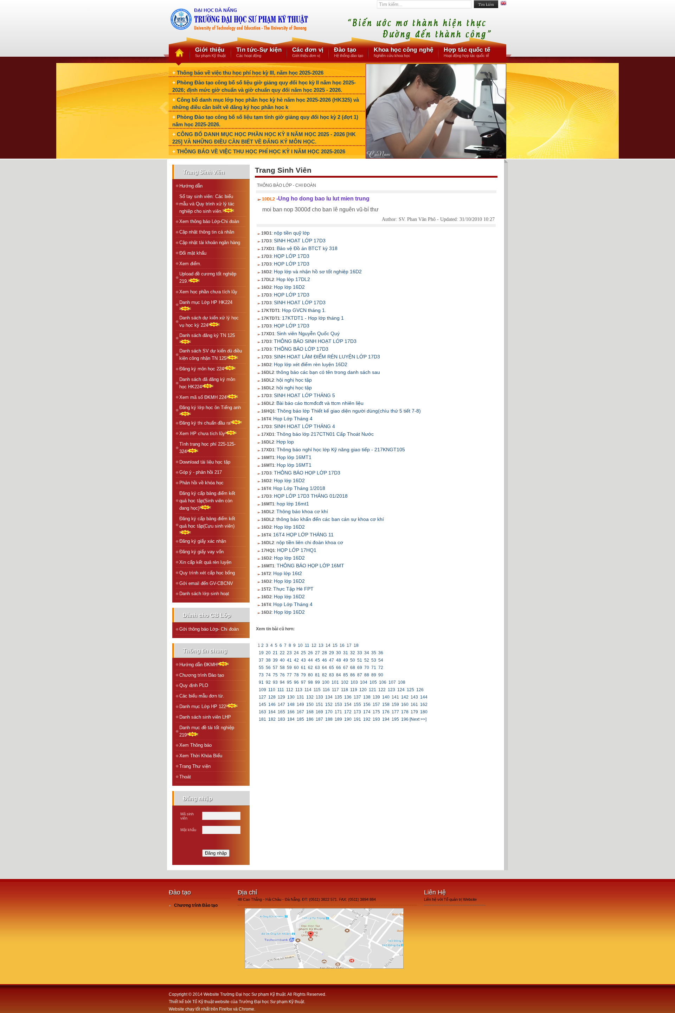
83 (331, 675)
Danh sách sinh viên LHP (205, 717)
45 (317, 660)
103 (354, 682)
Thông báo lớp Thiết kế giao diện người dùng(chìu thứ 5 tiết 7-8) (349, 411)
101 (335, 682)
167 (300, 711)
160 (405, 704)
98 (310, 682)
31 (345, 652)
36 (380, 652)
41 (289, 660)
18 (356, 645)
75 (275, 675)
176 (386, 711)
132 (310, 697)
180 (424, 711)
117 (335, 689)
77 (289, 675)
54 (380, 660)
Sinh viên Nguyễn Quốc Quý (308, 333)
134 (329, 697)
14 (328, 645)
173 (357, 711)
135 (338, 697)
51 (359, 660)
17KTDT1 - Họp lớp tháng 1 (313, 318)
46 (324, 660)
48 (338, 660)
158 (386, 704)
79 (303, 675)
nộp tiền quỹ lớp (292, 233)
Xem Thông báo (195, 745)
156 (367, 704)
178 (405, 711)
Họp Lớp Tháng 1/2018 (299, 488)
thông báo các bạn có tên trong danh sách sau (328, 372)
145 (262, 704)
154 (348, 704)
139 (376, 697)
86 (352, 675)
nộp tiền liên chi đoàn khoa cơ (309, 542)
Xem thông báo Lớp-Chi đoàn (209, 221)
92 (268, 682)
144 (424, 697)
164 (272, 711)
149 (300, 704)
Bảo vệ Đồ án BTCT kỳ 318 (307, 248)
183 (281, 719)
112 (289, 689)
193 (376, 719)
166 (291, 711)
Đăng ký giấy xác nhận (202, 541)
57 (275, 667)
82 (324, 675)
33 (359, 652)
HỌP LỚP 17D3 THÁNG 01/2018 (311, 496)
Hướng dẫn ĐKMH (198, 664)
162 (424, 704)
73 (261, 675)
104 (363, 682)
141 (395, 697)
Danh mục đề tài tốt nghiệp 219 (206, 731)
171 (338, 711)
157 (376, 704)
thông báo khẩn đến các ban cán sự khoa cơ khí (330, 519)
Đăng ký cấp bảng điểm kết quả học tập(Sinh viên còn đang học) (207, 501)
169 (319, 711)
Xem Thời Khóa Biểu (200, 755)
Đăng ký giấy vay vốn (201, 551)
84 (338, 675)
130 (291, 697)
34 (366, 652)
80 (310, 675)
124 (401, 689)
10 (300, 645)
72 (380, 667)
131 (300, 697)
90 (380, 675)
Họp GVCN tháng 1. (304, 310)
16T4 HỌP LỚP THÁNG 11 (303, 534)
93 (275, 682)
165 (281, 711)
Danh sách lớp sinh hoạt (204, 593)
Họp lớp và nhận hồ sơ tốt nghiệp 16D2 (318, 271)
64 (324, 667)
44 (310, 660)
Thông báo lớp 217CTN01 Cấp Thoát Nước (325, 434)
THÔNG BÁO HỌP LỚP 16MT (310, 565)
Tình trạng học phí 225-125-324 (207, 447)
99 (317, 682)
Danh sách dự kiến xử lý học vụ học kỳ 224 (209, 321)
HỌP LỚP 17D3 (291, 256)
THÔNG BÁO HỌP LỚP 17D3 (307, 473)
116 (326, 689)
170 (329, 711)
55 (261, 667)
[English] (503, 4)
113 (298, 689)
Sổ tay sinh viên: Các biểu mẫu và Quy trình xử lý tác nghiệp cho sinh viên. (206, 204)
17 (349, 645)
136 (348, 697)
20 (268, 652)
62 (310, 667)
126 (420, 689)
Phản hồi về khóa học (201, 482)
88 (366, 675)
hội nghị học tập (294, 380)
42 (296, 660)
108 (401, 682)
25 (303, 652)
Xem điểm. (190, 263)
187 (319, 719)
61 (303, 667)
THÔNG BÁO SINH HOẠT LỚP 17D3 (315, 341)
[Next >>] (418, 719)
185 (300, 719)
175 (376, 711)
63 (317, 667)
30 (338, 652)
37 (261, 660)
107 (392, 682)
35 (373, 652)
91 (261, 682)
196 (405, 719)
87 (359, 675)
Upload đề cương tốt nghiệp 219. (207, 277)
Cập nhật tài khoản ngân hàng (209, 242)
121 (372, 689)
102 (344, 682)
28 (324, 652)
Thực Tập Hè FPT (293, 589)
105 (373, 682)
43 (303, 660)
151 (319, 704)
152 (329, 704)
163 (262, 711)
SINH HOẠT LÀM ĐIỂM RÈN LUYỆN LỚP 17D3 (327, 356)
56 (268, 667)
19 (261, 652)
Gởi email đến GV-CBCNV (206, 583)
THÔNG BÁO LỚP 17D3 (301, 349)
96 (296, 682)
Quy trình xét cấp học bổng (207, 572)
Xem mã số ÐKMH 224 (202, 397)
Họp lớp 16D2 (289, 287)
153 (338, 704)
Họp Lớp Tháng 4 (293, 418)
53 (373, 660)
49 (345, 660)
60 (296, 667)
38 (268, 660)
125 (410, 689)
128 (272, 697)
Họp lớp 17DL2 (293, 279)
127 (262, 697)
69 (359, 667)
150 (310, 704)
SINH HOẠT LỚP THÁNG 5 (304, 395)
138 (367, 697)
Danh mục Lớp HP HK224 (205, 302)
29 (331, 652)
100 (325, 682)
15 (335, 645)
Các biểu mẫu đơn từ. (201, 696)
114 (308, 689)
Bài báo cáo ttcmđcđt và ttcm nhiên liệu (320, 403)
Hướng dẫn (190, 186)
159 (395, 704)
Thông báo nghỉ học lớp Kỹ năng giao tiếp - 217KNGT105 (341, 449)
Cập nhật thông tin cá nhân (206, 232)
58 (282, 667)
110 (271, 689)
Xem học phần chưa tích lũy (208, 291)
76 (282, 675)
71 (373, 667)
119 (353, 689)
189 (338, 719)
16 (342, 645)
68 (352, 667)
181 (262, 719)
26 (310, 652)
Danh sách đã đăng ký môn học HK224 (207, 383)
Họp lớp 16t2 (287, 573)
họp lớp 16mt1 (293, 504)
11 (307, 645)
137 (357, 697)
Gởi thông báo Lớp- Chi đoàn (209, 629)
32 (352, 652)
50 (352, 660)
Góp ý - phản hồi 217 (200, 472)
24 (296, 652)
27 (317, 652)
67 (345, 667)
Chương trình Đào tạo (201, 675)
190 (348, 719)
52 (366, 660)
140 (386, 697)
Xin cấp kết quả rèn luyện (205, 562)
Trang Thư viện (195, 766)
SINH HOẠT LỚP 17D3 (300, 240)
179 (414, 711)
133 (319, 697)
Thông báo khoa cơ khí (302, 511)
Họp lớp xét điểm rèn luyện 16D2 (310, 364)
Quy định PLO (193, 685)
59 (289, 667)
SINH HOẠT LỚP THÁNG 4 (304, 426)
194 (386, 719)
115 (317, 689)
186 (310, 719)
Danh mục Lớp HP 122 (202, 706)
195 (395, 719)
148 (291, 704)
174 (367, 711)
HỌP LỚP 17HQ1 (296, 550)
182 (272, 719)
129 (281, 697)
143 (414, 697)
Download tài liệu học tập (204, 462)
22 (282, 652)
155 (357, 704)
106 (382, 682)
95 (289, 682)
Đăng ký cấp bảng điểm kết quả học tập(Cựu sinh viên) (207, 522)
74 (268, 675)
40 (282, 660)
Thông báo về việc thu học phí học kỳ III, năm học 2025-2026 (250, 73)
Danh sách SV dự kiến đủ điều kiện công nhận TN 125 (210, 354)
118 (344, 689)
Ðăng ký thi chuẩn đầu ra (204, 423)
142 (405, 697)
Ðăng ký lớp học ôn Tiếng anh (210, 407)
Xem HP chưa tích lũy (202, 433)
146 (272, 704)
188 (329, 719)
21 (275, 652)
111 (280, 689)
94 (282, 682)
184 (291, 719)
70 (366, 667)
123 (391, 689)
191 (357, 719)
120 (363, 689)
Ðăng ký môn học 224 (201, 368)
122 (382, 689)
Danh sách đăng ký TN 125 (207, 335)
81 (317, 675)
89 (373, 675)
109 (262, 689)
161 (414, 704)
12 (313, 645)
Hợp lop (285, 442)
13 (320, 645)
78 (296, 675)
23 (289, 652)
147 (281, 704)
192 (367, 719)
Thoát (185, 776)
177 (395, 711)
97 (303, 682)
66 (338, 667)
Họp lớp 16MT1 (294, 457)
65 (331, 667)
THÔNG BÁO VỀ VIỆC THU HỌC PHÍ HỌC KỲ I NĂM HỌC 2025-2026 (261, 151)
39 (275, 660)
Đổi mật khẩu (192, 253)
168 (310, 711)
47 (331, 660)
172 (348, 711)
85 (345, 675)
